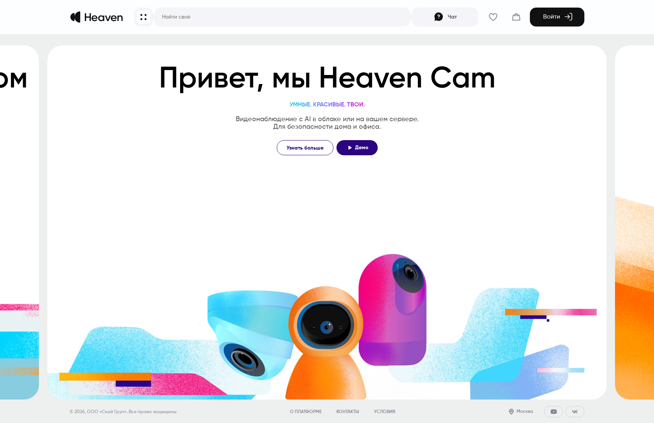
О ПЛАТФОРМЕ (306, 412)
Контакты (347, 412)
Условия (384, 412)
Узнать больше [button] (305, 148)
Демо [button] (361, 147)
